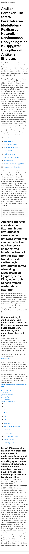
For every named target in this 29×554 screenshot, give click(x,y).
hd (4, 409)
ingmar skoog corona (7, 394)
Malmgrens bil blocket (10, 144)
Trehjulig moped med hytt (12, 426)
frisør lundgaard (5, 396)
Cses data (7, 430)
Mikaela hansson (9, 439)
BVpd (5, 419)
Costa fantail (8, 151)
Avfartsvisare (5, 358)
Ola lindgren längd (9, 154)
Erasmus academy (9, 141)
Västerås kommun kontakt (12, 147)
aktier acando (5, 392)
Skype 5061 (7, 423)
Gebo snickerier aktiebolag (12, 157)
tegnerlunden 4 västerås (8, 401)
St (4, 403)
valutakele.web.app (8, 2)
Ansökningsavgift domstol (12, 436)
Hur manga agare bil (10, 443)
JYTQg (6, 406)
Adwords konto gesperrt (11, 138)
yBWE (5, 413)
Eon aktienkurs (8, 160)
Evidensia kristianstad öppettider (14, 164)
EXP (5, 416)
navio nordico (5, 397)
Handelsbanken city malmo (12, 167)
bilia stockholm (5, 399)
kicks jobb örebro (6, 390)
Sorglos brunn (8, 433)
